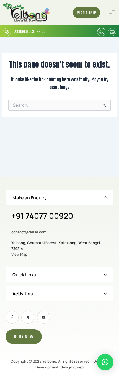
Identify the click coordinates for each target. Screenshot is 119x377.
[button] (112, 12)
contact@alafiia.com (28, 231)
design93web (72, 367)
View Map (19, 254)
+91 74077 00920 (42, 216)
